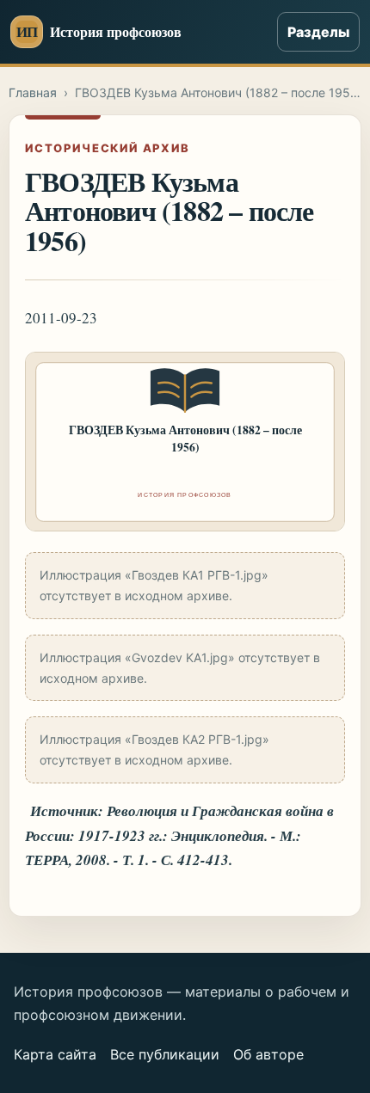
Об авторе (268, 1054)
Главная (33, 92)
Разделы (318, 31)
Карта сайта (55, 1054)
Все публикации (164, 1054)
